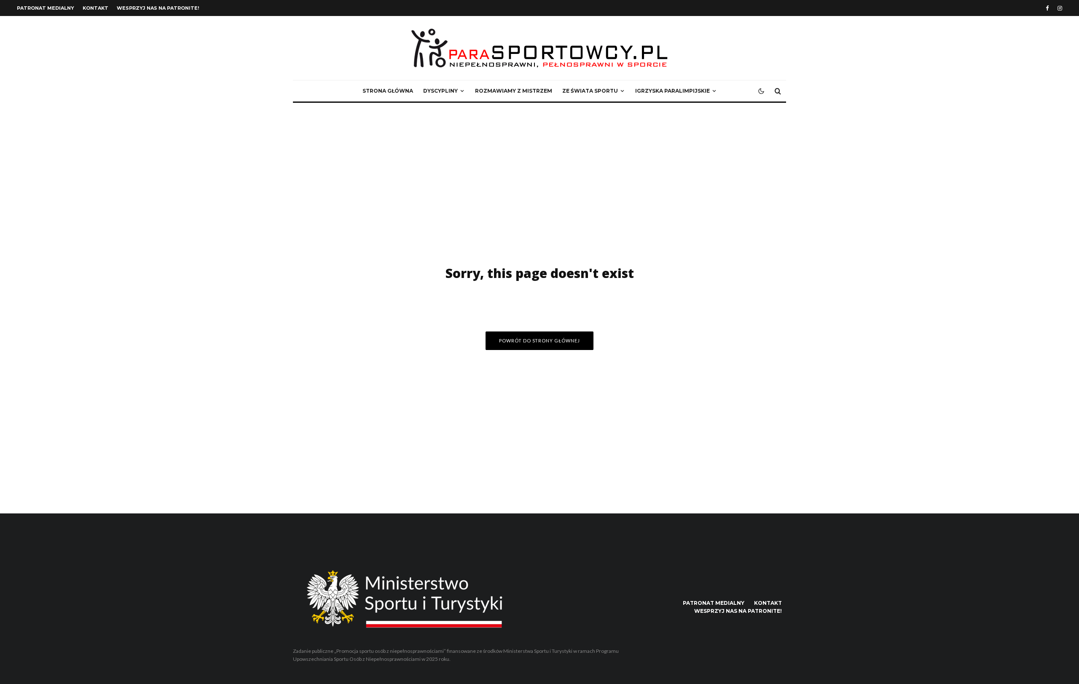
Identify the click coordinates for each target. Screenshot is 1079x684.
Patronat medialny (45, 8)
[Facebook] (1047, 8)
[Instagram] (1059, 8)
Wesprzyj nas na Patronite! (158, 8)
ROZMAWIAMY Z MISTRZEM (513, 91)
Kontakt (95, 8)
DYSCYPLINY (440, 91)
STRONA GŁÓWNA (387, 91)
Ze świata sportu (590, 91)
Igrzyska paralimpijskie (672, 91)
